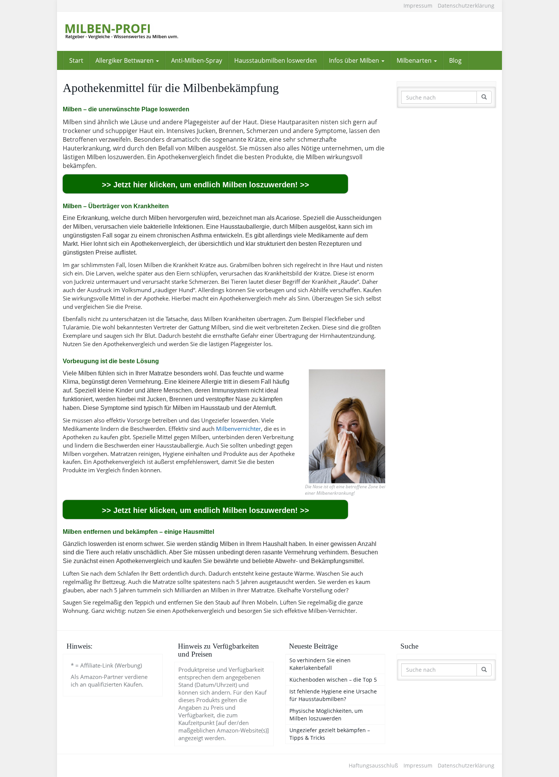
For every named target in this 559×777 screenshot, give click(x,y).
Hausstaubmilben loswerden (275, 60)
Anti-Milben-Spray (196, 60)
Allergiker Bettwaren (125, 60)
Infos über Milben (355, 60)
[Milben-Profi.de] (131, 31)
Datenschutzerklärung (466, 5)
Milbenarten (415, 60)
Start (76, 60)
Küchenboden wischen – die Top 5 (333, 679)
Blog (455, 60)
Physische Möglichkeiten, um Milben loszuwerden (326, 714)
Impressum (417, 5)
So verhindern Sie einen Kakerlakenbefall (320, 664)
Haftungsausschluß (373, 765)
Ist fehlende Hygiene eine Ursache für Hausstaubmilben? (333, 695)
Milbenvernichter (238, 429)
